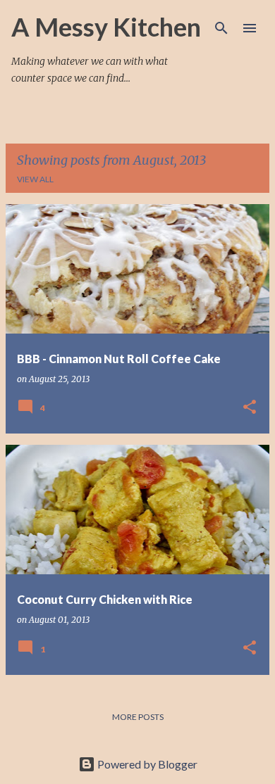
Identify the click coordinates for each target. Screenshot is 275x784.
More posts (138, 717)
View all (35, 179)
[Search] (221, 28)
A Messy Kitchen (106, 26)
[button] (249, 407)
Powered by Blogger (146, 764)
